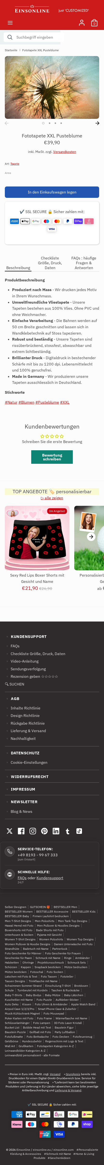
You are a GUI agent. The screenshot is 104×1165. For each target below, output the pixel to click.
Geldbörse (11, 1041)
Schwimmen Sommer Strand (23, 985)
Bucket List (12, 1027)
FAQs (22, 877)
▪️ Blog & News (18, 811)
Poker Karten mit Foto (19, 1018)
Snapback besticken (48, 967)
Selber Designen (15, 907)
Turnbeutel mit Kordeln (32, 990)
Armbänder (82, 958)
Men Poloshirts (44, 921)
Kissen (26, 1004)
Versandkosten (64, 152)
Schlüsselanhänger (17, 1023)
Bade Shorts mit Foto (50, 930)
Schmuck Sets (76, 962)
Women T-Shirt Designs (20, 939)
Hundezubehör (32, 1041)
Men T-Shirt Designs (18, 921)
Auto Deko (12, 1004)
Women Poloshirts (51, 939)
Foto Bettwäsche (38, 1036)
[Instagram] (32, 831)
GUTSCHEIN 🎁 (40, 907)
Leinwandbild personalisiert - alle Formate (32, 1055)
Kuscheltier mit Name (19, 999)
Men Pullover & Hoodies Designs (58, 925)
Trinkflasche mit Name (43, 981)
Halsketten (12, 962)
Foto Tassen (49, 976)
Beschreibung (18, 267)
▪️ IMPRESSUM (20, 789)
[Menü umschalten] (10, 23)
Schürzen (11, 967)
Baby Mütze (52, 995)
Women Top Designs (80, 939)
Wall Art (10, 1046)
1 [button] (43, 123)
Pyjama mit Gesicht (49, 934)
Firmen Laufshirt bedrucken (51, 916)
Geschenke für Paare (18, 958)
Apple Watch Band (83, 1004)
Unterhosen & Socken (19, 934)
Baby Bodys (33, 995)
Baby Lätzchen (73, 995)
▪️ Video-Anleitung (21, 661)
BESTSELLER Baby (17, 916)
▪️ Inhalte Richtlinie (22, 708)
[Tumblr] (67, 831)
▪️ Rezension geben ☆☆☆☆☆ (31, 676)
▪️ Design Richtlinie (22, 715)
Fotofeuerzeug (82, 1036)
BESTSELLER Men (65, 907)
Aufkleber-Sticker (67, 999)
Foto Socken (55, 972)
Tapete (14, 163)
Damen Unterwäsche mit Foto (73, 944)
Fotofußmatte (14, 1036)
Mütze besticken (16, 972)
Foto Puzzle (44, 999)
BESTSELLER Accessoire (52, 911)
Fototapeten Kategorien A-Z (55, 1046)
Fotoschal (36, 972)
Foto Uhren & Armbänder (51, 1004)
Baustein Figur (64, 1027)
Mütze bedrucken (75, 967)
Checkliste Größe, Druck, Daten (50, 263)
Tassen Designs (15, 981)
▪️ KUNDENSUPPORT (26, 636)
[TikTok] (79, 831)
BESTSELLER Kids (84, 911)
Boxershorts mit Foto (18, 930)
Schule (9, 990)
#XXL (64, 402)
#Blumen (26, 402)
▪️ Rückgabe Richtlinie (25, 723)
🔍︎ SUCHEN (14, 684)
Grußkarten (26, 1046)
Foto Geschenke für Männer (23, 953)
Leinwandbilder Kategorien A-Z (25, 1050)
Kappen (26, 967)
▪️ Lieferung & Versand (25, 730)
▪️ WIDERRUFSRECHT (26, 776)
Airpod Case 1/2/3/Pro (19, 1009)
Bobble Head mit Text (37, 1027)
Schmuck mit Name (48, 958)
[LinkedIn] (55, 831)
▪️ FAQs (12, 645)
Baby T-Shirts (13, 995)
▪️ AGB (12, 698)
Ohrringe (28, 962)
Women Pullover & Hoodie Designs (27, 944)
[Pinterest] (44, 831)
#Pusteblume (47, 402)
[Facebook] (21, 831)
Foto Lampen (41, 1023)
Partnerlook (59, 949)
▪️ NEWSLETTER (21, 801)
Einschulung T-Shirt (58, 985)
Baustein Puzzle (15, 1032)
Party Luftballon (65, 1032)
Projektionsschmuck (50, 962)
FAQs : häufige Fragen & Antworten (83, 263)
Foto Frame (44, 1018)
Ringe (68, 958)
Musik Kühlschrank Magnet (22, 1013)
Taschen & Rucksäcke (65, 990)
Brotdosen (81, 985)
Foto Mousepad (54, 1013)
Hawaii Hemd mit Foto (19, 925)
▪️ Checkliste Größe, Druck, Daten (35, 653)
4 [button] (61, 123)
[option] (52, 87)
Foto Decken (60, 1036)
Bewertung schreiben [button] (52, 457)
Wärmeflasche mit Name (71, 1018)
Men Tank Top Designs (72, 921)
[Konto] (82, 20)
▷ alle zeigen (52, 497)
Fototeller (66, 976)
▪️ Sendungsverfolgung (25, 668)
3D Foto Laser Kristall (68, 1023)
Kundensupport (50, 877)
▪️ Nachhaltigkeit (20, 738)
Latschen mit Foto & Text (21, 976)
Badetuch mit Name (36, 949)
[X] (9, 831)
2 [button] (49, 123)
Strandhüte (12, 949)
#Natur (11, 402)
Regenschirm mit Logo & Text (64, 1041)
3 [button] (55, 123)
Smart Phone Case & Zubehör (57, 1009)
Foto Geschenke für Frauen (63, 953)
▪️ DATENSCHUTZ (22, 752)
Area (8, 173)
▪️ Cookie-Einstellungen (26, 762)
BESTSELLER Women (19, 911)
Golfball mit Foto (40, 1032)
